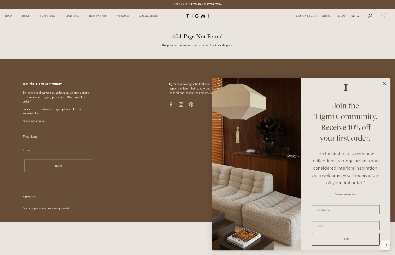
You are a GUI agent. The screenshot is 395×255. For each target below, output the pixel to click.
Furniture (47, 15)
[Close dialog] (385, 84)
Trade (340, 15)
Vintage (123, 15)
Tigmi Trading (39, 208)
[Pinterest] (191, 104)
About (327, 15)
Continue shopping (222, 45)
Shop (8, 15)
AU (353, 16)
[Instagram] (181, 104)
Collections (148, 15)
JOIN (58, 166)
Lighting (72, 15)
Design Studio (307, 15)
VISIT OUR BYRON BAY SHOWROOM (197, 4)
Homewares (98, 15)
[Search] (370, 16)
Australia (28, 196)
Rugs (26, 15)
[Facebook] (171, 104)
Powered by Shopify (58, 208)
